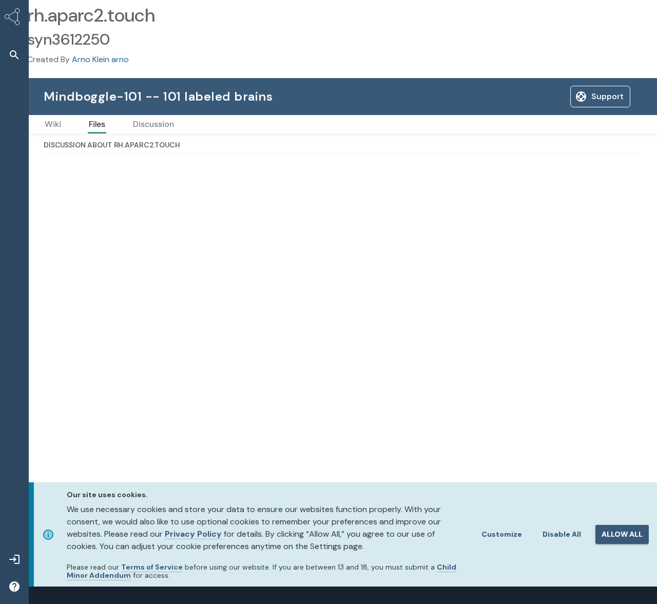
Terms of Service (152, 567)
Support (607, 96)
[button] (14, 54)
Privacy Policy (193, 533)
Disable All (562, 534)
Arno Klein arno (100, 59)
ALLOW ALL (622, 534)
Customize (501, 534)
